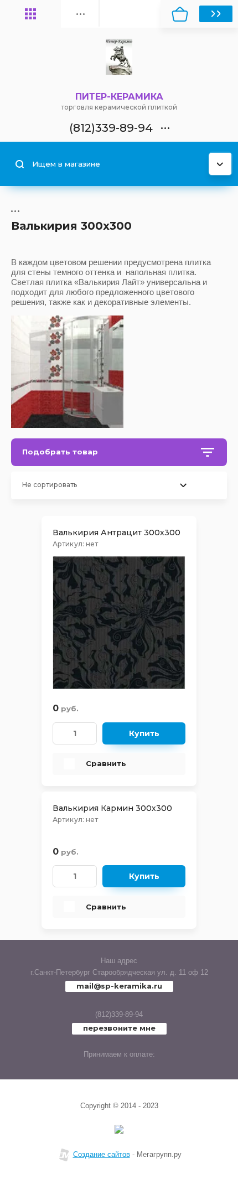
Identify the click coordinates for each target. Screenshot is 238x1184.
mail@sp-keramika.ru (119, 985)
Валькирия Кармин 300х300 (112, 808)
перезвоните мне (119, 1027)
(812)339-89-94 (119, 1014)
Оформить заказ (215, 14)
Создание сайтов (101, 1154)
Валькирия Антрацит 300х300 (116, 532)
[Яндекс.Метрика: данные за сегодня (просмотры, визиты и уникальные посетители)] (119, 1129)
